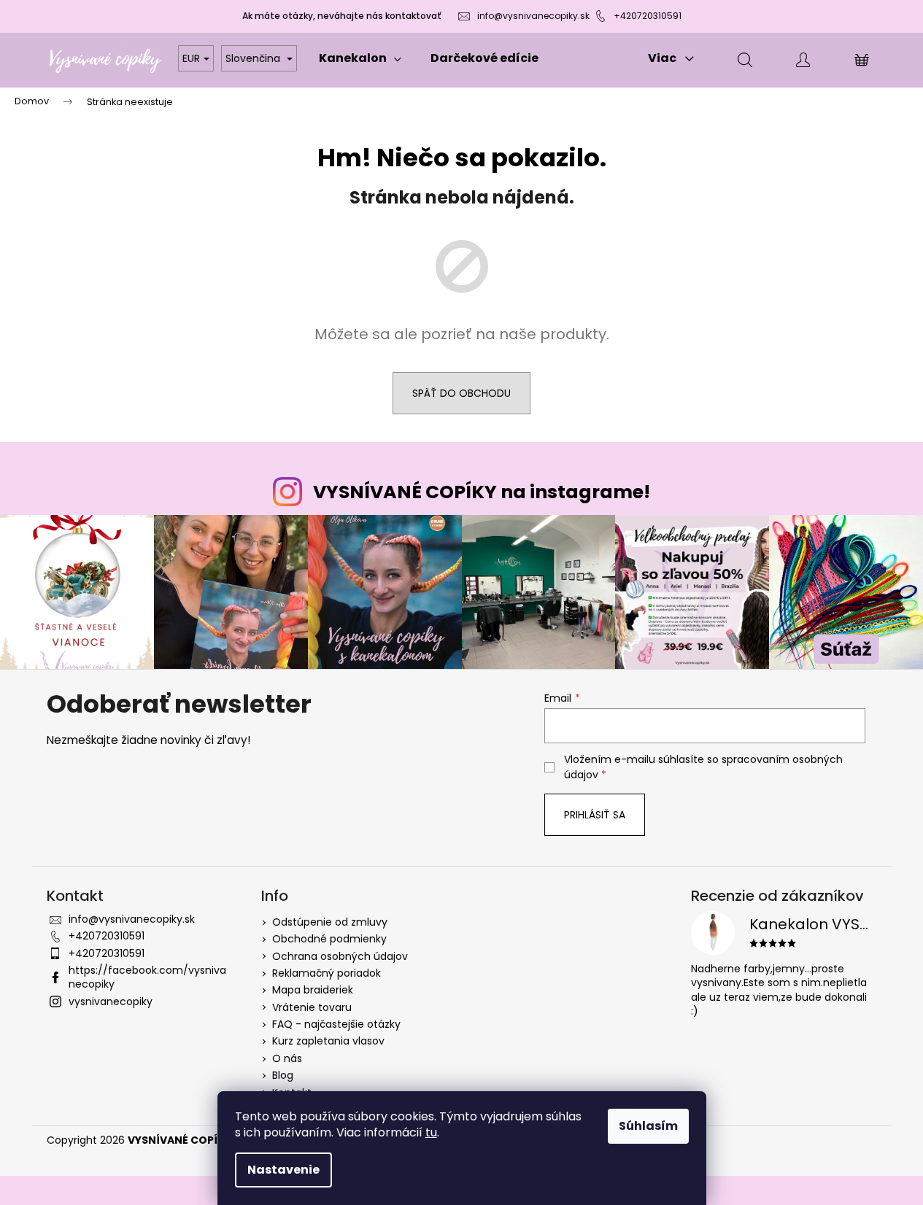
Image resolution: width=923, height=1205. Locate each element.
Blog (282, 1075)
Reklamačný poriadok (326, 973)
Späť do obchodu (461, 393)
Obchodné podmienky (329, 938)
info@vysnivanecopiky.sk (533, 15)
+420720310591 (647, 15)
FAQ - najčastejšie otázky (336, 1024)
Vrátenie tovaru (312, 1007)
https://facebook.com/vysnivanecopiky (147, 977)
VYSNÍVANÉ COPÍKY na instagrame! (481, 492)
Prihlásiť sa (594, 814)
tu (431, 1132)
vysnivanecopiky (110, 1001)
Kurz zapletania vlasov (328, 1041)
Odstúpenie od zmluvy (329, 922)
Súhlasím (648, 1125)
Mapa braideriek (312, 990)
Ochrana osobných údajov (340, 956)
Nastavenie (283, 1169)
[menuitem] (360, 58)
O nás (287, 1058)
